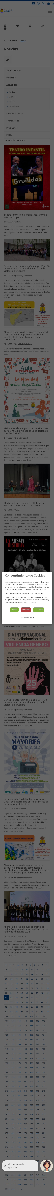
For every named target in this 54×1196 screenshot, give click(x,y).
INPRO (31, 618)
